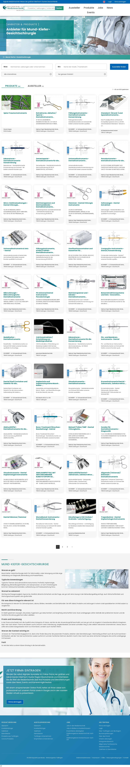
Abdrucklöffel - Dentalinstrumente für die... (15, 428)
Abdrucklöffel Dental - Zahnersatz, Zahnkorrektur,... (81, 474)
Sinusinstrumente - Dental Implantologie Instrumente (15, 474)
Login (110, 2)
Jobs (100, 7)
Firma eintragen (120, 2)
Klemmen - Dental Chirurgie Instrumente (81, 204)
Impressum (96, 758)
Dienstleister (6, 733)
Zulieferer (5, 731)
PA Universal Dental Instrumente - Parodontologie (44, 295)
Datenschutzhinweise (83, 758)
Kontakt (126, 758)
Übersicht (5, 726)
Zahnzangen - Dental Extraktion (110, 204)
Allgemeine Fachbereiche (108, 744)
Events (91, 12)
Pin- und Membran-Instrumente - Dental (110, 338)
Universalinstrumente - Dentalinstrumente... (79, 159)
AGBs (103, 758)
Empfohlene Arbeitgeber (75, 731)
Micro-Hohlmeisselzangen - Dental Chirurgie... (16, 204)
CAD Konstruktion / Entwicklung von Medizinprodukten (44, 339)
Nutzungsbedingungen (114, 758)
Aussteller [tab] (36, 86)
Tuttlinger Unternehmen (42, 736)
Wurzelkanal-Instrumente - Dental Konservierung (48, 518)
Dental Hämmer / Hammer (15, 517)
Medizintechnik (104, 747)
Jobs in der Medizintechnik (76, 726)
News (110, 7)
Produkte (89, 7)
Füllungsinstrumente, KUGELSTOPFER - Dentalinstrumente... (45, 250)
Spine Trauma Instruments (15, 113)
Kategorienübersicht (106, 741)
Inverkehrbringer (7, 728)
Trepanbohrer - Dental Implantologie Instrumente (113, 518)
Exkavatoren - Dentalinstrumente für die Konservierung (80, 339)
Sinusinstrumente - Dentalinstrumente (77, 382)
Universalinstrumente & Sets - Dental (16, 249)
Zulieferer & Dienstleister (107, 749)
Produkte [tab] (12, 86)
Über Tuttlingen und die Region (110, 731)
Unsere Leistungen (105, 739)
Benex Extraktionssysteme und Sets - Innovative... (112, 294)
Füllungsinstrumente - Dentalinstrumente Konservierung (78, 115)
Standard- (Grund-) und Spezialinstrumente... (112, 114)
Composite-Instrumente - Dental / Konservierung (112, 249)
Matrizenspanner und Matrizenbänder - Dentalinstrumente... (45, 205)
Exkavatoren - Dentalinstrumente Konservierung (12, 160)
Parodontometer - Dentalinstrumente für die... (113, 159)
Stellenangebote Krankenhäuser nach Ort (80, 739)
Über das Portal (104, 736)
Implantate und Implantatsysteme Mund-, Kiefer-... (47, 383)
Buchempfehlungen (106, 733)
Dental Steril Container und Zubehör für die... (15, 382)
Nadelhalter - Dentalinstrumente (12, 338)
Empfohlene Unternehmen (43, 739)
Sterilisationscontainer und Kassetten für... (81, 249)
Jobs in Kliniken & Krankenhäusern (78, 728)
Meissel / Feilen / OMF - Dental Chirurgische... (81, 428)
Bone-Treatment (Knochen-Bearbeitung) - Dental (48, 428)
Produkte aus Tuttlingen (10, 736)
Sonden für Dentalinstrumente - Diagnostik (110, 429)
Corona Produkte (8, 739)
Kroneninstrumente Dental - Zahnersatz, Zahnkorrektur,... (113, 382)
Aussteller (74, 7)
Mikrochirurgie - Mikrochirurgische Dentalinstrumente (12, 295)
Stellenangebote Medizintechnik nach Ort (80, 734)
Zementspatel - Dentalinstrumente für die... (48, 159)
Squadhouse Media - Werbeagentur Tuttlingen (47, 758)
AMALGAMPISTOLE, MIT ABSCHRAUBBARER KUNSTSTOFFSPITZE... (46, 475)
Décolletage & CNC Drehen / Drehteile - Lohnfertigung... (81, 518)
